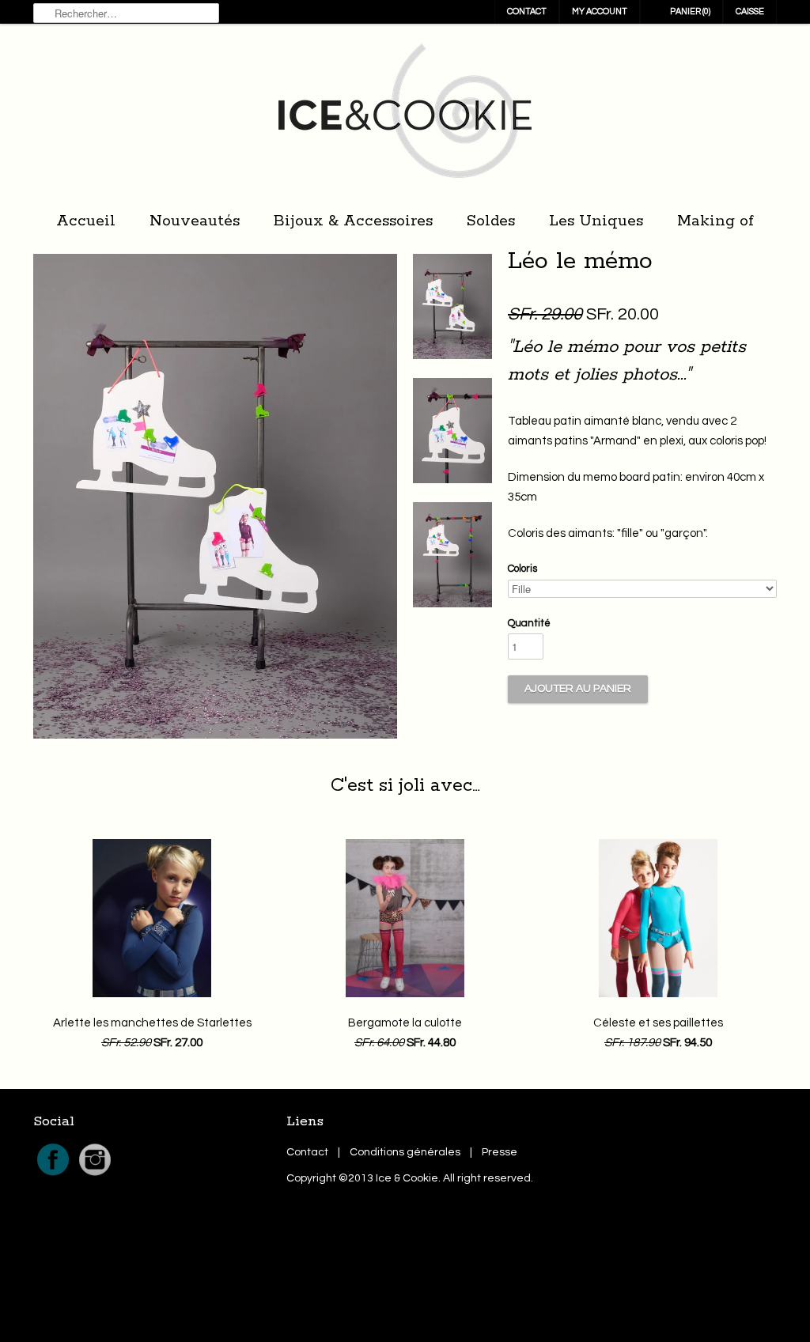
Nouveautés (195, 221)
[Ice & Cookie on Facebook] (54, 1175)
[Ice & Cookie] (405, 115)
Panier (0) (690, 11)
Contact (527, 11)
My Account (599, 11)
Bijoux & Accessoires (353, 221)
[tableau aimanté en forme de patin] (452, 310)
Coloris (522, 568)
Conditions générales (405, 1152)
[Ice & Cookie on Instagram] (95, 1175)
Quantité (529, 623)
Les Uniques (596, 221)
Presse (499, 1152)
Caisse (750, 11)
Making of (715, 221)
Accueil (85, 221)
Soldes (491, 221)
